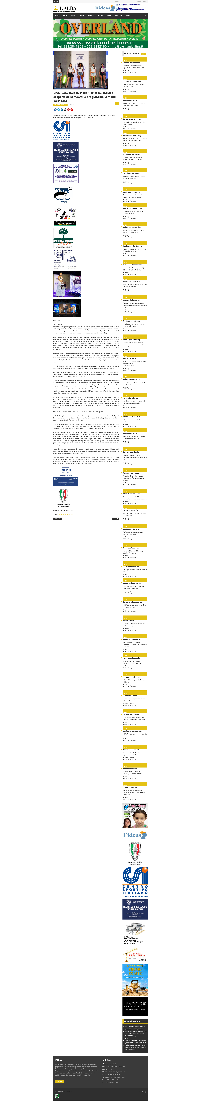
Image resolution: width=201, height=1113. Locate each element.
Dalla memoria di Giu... (132, 119)
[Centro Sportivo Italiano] (135, 882)
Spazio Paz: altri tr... (131, 358)
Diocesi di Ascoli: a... (131, 548)
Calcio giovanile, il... (131, 452)
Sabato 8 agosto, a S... (131, 750)
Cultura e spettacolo (130, 200)
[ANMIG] (135, 853)
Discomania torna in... (132, 583)
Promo (126, 181)
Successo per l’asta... (131, 473)
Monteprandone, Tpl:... (132, 281)
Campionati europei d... (132, 602)
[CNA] (135, 909)
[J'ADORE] (135, 1007)
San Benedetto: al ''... (131, 529)
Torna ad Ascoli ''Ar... (131, 510)
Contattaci (60, 1082)
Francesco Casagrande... (133, 265)
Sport (126, 462)
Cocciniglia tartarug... (132, 340)
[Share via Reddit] (65, 109)
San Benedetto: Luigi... (132, 433)
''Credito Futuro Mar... (131, 173)
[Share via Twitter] (58, 109)
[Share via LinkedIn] (62, 109)
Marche (126, 70)
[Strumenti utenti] (117, 103)
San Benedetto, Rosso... (132, 246)
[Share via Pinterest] (68, 109)
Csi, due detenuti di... (131, 715)
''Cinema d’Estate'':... (131, 787)
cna (67, 514)
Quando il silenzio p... (131, 300)
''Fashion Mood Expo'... (132, 567)
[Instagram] (142, 1092)
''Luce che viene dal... (131, 658)
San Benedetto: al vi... (131, 100)
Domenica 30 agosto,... (132, 154)
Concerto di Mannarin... (132, 81)
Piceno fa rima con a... (132, 640)
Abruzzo (126, 235)
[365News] (65, 8)
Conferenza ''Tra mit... (132, 417)
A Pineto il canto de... (131, 379)
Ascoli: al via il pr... (130, 621)
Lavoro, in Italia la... (130, 398)
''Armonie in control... (131, 696)
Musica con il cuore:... (131, 192)
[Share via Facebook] (55, 109)
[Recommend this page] (72, 109)
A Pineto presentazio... (132, 227)
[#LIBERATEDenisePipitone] (135, 816)
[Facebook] (140, 1092)
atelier (71, 514)
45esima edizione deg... (132, 135)
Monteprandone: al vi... (132, 731)
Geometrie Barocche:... (132, 63)
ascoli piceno (61, 514)
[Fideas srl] (119, 7)
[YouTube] (145, 1092)
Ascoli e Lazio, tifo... (131, 769)
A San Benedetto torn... (132, 494)
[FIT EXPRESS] (135, 980)
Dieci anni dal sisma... (131, 321)
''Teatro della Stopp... (131, 677)
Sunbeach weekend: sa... (133, 208)
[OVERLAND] (100, 33)
